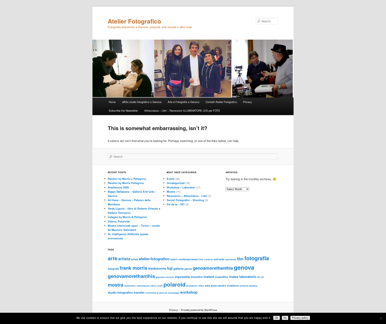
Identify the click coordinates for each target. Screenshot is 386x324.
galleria (178, 268)
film (240, 258)
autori (174, 259)
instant (208, 276)
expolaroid (230, 259)
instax (233, 276)
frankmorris (157, 268)
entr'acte (219, 259)
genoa (188, 269)
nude (160, 285)
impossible (182, 277)
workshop (188, 292)
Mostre (171, 191)
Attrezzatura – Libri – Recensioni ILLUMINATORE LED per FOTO (182, 110)
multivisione (143, 285)
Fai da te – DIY (176, 204)
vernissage (173, 292)
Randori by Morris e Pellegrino (127, 179)
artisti (134, 259)
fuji (169, 268)
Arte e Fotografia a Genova (183, 102)
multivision (130, 285)
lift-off (260, 277)
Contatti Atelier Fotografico (221, 102)
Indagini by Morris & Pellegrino (127, 217)
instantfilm (221, 277)
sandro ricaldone (228, 285)
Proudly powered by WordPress (199, 310)
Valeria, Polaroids (119, 221)
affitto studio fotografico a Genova (141, 102)
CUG (200, 259)
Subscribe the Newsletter (123, 110)
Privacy (247, 102)
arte (112, 258)
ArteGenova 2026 (118, 187)
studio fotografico (120, 292)
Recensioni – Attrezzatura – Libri (187, 196)
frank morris (133, 267)
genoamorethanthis (213, 268)
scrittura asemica (248, 285)
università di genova (156, 292)
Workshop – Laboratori (181, 187)
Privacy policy (300, 317)
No (285, 317)
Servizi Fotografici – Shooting (185, 200)
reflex (201, 285)
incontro (197, 277)
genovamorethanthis (131, 276)
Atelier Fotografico (134, 21)
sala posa (211, 285)
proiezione (191, 285)
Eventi (171, 179)
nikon (153, 285)
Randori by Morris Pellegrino (126, 183)
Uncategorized (176, 183)
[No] (381, 318)
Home (112, 102)
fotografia (256, 258)
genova (244, 267)
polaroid (174, 284)
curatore (208, 259)
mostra (115, 284)
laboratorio (247, 276)
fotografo (113, 269)
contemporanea (188, 259)
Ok (276, 317)
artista (124, 258)
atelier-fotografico (154, 258)
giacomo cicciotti (165, 277)
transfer (139, 292)
